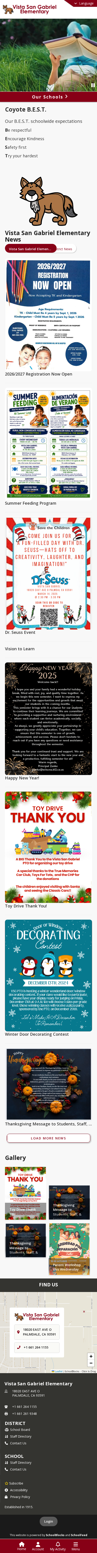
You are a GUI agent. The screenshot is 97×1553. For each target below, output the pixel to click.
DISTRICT (15, 1423)
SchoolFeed (79, 1535)
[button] (91, 1356)
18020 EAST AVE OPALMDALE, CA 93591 (28, 1393)
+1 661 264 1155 (36, 1347)
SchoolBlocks (55, 1535)
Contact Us (18, 1443)
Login (48, 1521)
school (14, 1456)
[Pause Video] (93, 85)
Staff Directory (20, 1436)
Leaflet (58, 1371)
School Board (20, 1429)
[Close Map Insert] (84, 1312)
